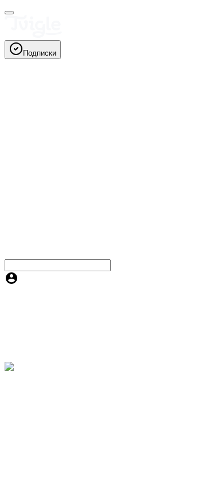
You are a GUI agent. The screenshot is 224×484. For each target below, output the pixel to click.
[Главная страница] (33, 35)
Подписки (39, 53)
